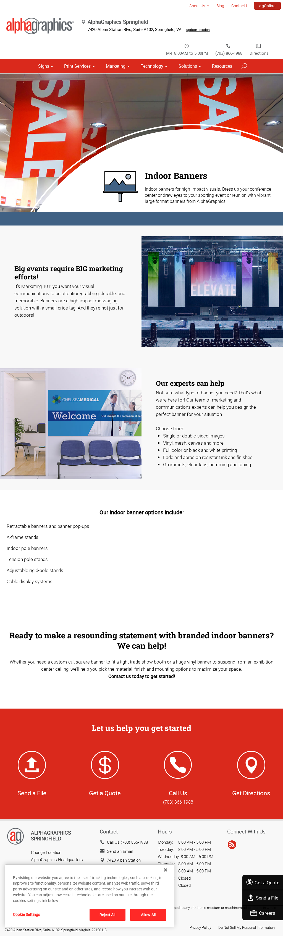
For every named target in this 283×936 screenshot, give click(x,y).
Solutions (188, 66)
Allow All (148, 914)
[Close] (165, 870)
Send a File (267, 898)
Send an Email (120, 851)
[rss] (232, 845)
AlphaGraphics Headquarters (57, 859)
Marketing (115, 66)
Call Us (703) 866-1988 (127, 842)
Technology (152, 66)
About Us (197, 5)
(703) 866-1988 (228, 53)
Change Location (46, 852)
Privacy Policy (200, 927)
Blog (220, 5)
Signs (43, 66)
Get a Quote (267, 882)
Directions (259, 53)
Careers (267, 913)
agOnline (267, 5)
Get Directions (251, 793)
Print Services (77, 66)
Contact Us (240, 5)
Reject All (107, 914)
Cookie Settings (26, 914)
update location (198, 29)
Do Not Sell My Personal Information (246, 927)
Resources (222, 66)
